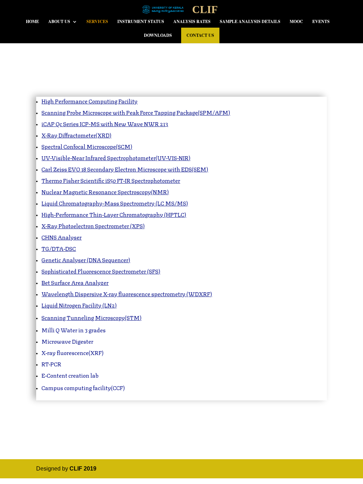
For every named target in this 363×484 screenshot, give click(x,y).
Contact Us (200, 35)
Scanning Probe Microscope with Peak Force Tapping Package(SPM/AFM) (135, 112)
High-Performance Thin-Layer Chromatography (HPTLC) (113, 214)
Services (97, 21)
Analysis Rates (192, 21)
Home (32, 21)
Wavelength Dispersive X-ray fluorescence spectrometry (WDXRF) (126, 293)
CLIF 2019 (82, 469)
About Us (59, 21)
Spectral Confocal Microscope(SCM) (86, 146)
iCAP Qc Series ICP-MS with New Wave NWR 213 (104, 123)
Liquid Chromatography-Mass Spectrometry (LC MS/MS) (114, 202)
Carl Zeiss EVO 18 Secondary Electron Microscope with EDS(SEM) (124, 168)
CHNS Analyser (61, 236)
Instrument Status (140, 21)
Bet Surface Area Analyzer (74, 282)
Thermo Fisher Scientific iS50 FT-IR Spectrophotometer (110, 180)
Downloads (158, 35)
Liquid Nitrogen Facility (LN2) (79, 304)
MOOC (296, 21)
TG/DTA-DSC (58, 248)
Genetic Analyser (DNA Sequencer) (85, 259)
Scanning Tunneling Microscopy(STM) (91, 317)
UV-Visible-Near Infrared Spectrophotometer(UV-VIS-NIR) (115, 157)
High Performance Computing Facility (89, 100)
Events (321, 21)
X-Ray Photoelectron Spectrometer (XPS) (93, 225)
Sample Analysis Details (250, 21)
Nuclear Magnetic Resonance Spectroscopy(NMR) (105, 191)
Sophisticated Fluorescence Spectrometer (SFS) (100, 270)
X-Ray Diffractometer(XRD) (76, 134)
